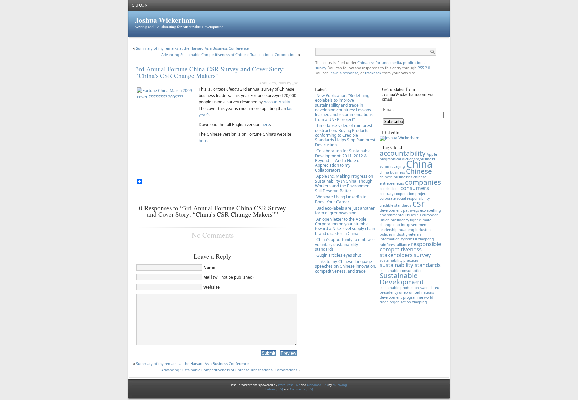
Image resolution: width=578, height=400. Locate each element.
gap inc (399, 224)
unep (403, 292)
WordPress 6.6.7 (289, 385)
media (395, 62)
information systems (397, 239)
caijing (399, 166)
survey (320, 67)
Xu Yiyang (340, 385)
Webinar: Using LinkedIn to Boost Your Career (340, 199)
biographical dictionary (399, 159)
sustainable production (399, 287)
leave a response (344, 72)
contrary (386, 193)
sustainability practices (399, 260)
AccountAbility (277, 102)
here (265, 124)
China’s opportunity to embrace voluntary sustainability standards (345, 244)
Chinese (419, 171)
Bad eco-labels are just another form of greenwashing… (345, 210)
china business (392, 172)
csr (371, 62)
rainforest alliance (395, 244)
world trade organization (407, 299)
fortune (381, 62)
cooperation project (410, 193)
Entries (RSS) (274, 389)
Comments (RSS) (301, 389)
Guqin (140, 5)
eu (419, 215)
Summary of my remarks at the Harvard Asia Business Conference (192, 48)
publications (413, 62)
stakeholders (396, 255)
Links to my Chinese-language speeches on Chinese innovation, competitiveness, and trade (345, 266)
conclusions (389, 188)
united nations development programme (407, 294)
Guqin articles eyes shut (338, 255)
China (362, 62)
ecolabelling (430, 210)
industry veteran (407, 234)
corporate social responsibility (405, 198)
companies (423, 182)
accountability (403, 153)
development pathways (399, 210)
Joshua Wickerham (165, 20)
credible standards (395, 205)
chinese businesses (396, 177)
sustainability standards (410, 265)
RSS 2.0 (424, 67)
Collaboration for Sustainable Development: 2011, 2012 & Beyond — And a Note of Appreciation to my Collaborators (343, 160)
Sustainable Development (402, 278)
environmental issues (398, 215)
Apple (432, 154)
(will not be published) (228, 277)
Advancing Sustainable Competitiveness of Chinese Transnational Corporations (229, 54)
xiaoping (419, 302)
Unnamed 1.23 (317, 385)
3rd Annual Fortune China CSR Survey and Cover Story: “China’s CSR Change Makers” (210, 71)
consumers (414, 188)
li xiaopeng (424, 239)
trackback (373, 72)
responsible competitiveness (410, 246)
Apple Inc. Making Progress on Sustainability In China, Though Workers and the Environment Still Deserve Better (344, 183)
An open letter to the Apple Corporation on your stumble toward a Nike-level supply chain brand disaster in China (345, 226)
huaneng (406, 229)
